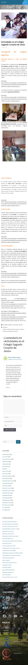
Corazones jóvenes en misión (8, 545)
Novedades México (6, 500)
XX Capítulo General (6, 567)
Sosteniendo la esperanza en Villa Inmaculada (12, 553)
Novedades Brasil (6, 478)
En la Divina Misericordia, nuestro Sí (10, 524)
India (3, 469)
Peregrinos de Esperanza (8, 572)
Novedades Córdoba (7, 488)
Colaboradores (5, 464)
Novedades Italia (6, 497)
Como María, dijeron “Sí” (7, 538)
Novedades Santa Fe (6, 505)
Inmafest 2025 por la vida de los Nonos (11, 548)
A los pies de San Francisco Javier (9, 577)
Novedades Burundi (6, 483)
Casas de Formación (6, 459)
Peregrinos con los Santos (8, 533)
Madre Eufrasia (5, 471)
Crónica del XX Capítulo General (9, 562)
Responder (8, 387)
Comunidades (5, 630)
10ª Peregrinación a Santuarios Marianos (11, 555)
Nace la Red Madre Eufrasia (8, 570)
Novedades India (6, 495)
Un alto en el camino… (7, 543)
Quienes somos (5, 628)
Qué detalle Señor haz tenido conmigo (11, 529)
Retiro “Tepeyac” (6, 560)
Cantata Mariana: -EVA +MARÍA (9, 550)
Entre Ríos (5, 327)
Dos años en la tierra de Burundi (9, 521)
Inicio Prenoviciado (6, 574)
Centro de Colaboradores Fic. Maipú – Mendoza (13, 329)
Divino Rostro (5, 466)
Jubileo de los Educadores (8, 558)
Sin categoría (5, 507)
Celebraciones (5, 461)
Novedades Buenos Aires (7, 481)
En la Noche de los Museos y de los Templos (12, 541)
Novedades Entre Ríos (18, 324)
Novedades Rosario (6, 502)
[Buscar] (18, 442)
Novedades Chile (6, 485)
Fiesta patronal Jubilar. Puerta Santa (10, 536)
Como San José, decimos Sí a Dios (10, 526)
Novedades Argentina (7, 324)
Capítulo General (6, 454)
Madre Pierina (5, 473)
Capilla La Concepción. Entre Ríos (10, 331)
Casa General (5, 456)
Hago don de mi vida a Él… (8, 531)
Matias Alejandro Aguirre (14, 357)
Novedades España (6, 493)
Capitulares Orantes (6, 565)
